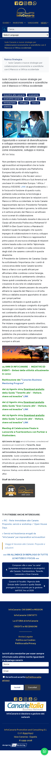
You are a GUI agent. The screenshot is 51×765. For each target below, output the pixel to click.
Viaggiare (33, 23)
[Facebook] (15, 699)
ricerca (35, 103)
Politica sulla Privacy (25, 643)
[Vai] (4, 29)
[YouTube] (30, 699)
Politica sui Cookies (25, 640)
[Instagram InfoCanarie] (25, 3)
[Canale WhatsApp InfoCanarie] (34, 3)
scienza (7, 107)
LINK (23, 187)
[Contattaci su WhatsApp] (44, 751)
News (44, 23)
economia (33, 95)
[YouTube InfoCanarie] (30, 3)
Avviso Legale (25, 637)
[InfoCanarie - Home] (25, 13)
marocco (30, 99)
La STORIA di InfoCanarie (25, 621)
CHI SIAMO (27, 609)
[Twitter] (20, 699)
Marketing (19, 745)
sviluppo (24, 103)
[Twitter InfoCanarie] (21, 3)
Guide (6, 23)
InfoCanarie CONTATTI (25, 615)
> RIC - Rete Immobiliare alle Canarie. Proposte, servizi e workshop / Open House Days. (24, 524)
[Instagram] (25, 699)
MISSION (38, 609)
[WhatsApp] (35, 699)
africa (41, 99)
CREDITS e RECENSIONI (25, 626)
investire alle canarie (14, 95)
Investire (18, 23)
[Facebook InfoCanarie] (16, 3)
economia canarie (13, 99)
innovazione (10, 103)
